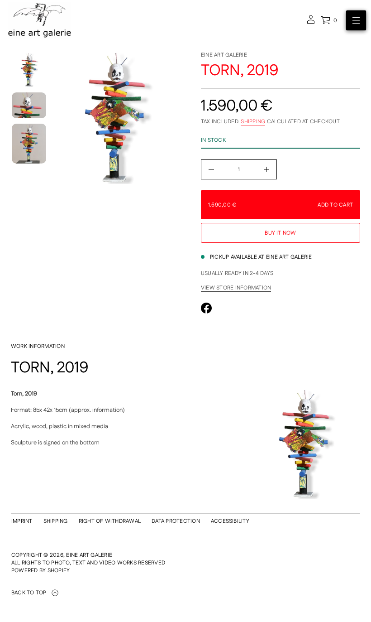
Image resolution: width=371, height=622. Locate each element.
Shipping (253, 121)
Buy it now (280, 233)
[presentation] (117, 118)
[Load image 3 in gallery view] (29, 144)
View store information (236, 288)
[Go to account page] (310, 22)
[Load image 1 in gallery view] (29, 70)
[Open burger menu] (356, 20)
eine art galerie (224, 55)
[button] (329, 20)
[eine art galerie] (39, 20)
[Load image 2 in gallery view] (29, 105)
